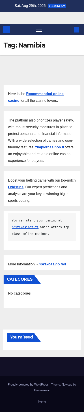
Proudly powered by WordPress (29, 384)
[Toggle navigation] (39, 29)
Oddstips (16, 187)
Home (42, 401)
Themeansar (42, 390)
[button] (69, 29)
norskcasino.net (52, 264)
